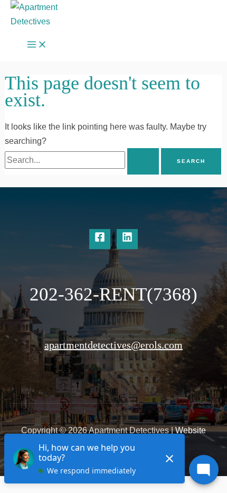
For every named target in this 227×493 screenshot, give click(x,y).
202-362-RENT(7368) (113, 294)
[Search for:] (83, 160)
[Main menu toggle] (37, 45)
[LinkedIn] (127, 239)
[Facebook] (99, 239)
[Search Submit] (143, 161)
